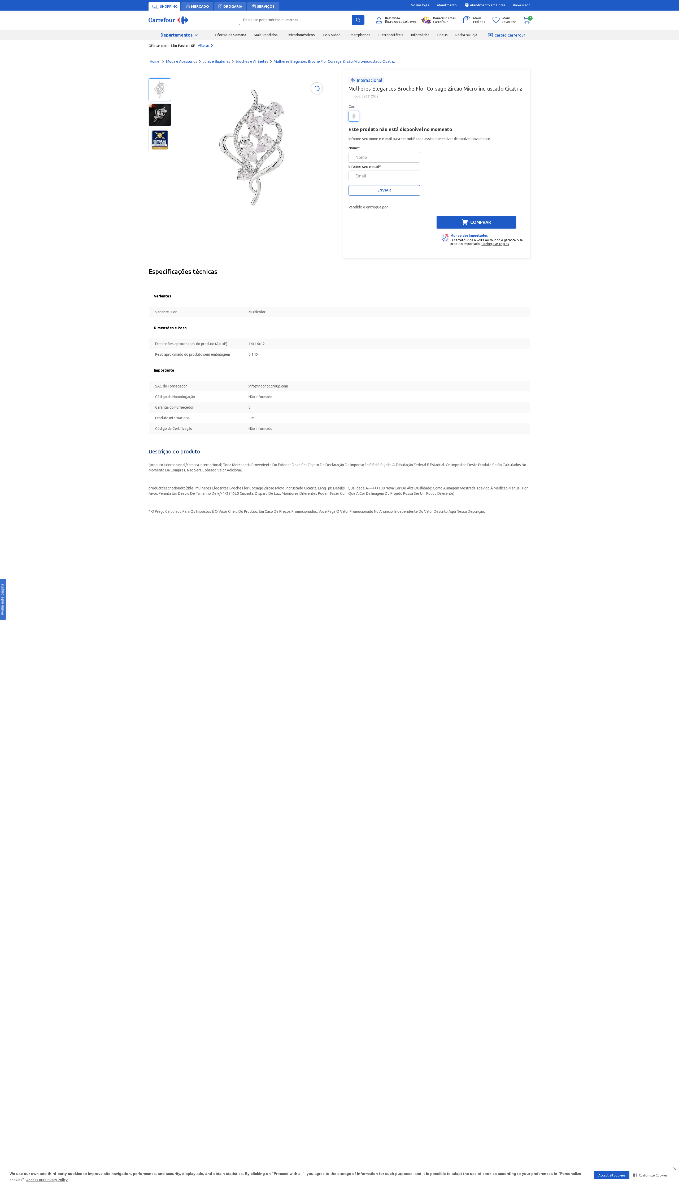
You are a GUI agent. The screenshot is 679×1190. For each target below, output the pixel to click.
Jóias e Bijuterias (216, 61)
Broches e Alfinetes (252, 61)
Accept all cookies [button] (611, 1175)
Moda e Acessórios (181, 61)
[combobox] (301, 20)
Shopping (168, 6)
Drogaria (232, 6)
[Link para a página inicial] (155, 61)
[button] (650, 1175)
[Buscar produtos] (358, 20)
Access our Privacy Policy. (47, 1180)
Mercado (200, 6)
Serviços (266, 6)
